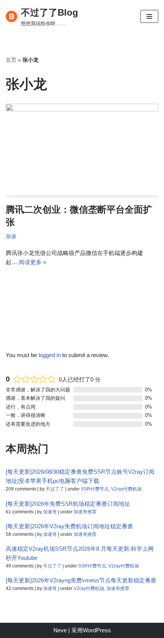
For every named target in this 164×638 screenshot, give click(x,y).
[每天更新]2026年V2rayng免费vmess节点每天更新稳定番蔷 (81, 580)
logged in (50, 355)
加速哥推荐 (85, 512)
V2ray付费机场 (126, 489)
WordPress (97, 630)
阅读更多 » (32, 262)
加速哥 (50, 512)
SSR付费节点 (95, 489)
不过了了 (55, 489)
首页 (11, 60)
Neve (60, 630)
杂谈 (11, 236)
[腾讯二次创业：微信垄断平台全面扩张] (82, 150)
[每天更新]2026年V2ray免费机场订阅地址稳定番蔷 (69, 526)
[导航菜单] (149, 16)
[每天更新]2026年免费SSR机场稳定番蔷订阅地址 (68, 503)
